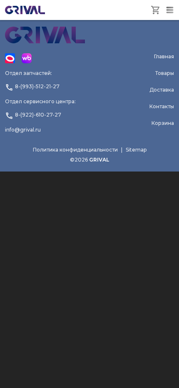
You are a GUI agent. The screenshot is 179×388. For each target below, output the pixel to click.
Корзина (163, 123)
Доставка (161, 90)
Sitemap (136, 150)
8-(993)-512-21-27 (37, 86)
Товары (164, 73)
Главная (164, 56)
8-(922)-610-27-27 (38, 115)
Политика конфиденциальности (75, 150)
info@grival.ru (23, 130)
